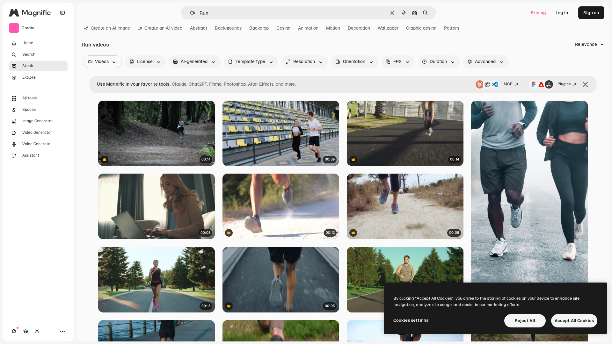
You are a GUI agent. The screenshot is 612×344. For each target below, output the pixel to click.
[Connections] (14, 331)
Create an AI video (163, 28)
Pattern (451, 28)
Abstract (198, 28)
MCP (508, 84)
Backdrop (259, 28)
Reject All (525, 320)
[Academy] (25, 331)
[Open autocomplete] (190, 13)
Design (283, 28)
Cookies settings (410, 320)
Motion (333, 28)
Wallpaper (388, 28)
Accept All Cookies (574, 320)
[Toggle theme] (37, 331)
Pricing (538, 13)
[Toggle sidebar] (62, 13)
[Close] (585, 84)
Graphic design (421, 28)
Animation (308, 28)
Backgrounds (228, 28)
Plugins (564, 84)
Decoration (359, 28)
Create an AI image (110, 28)
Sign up (591, 13)
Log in (562, 13)
